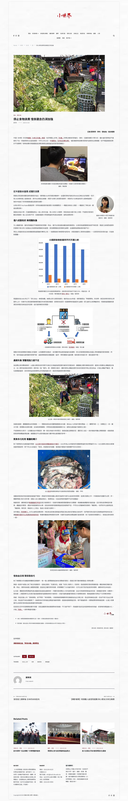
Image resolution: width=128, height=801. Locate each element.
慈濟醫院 (71, 347)
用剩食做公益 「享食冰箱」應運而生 (26, 643)
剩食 (33, 662)
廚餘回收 (39, 662)
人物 (99, 33)
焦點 (29, 33)
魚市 (49, 491)
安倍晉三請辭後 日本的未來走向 (26, 698)
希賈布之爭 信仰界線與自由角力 (59, 751)
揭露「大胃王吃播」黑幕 (36, 138)
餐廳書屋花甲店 (34, 502)
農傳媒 (111, 628)
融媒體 (58, 38)
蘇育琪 (15, 122)
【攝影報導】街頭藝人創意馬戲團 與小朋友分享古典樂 (92, 698)
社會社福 (62, 33)
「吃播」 (60, 138)
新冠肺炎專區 (44, 33)
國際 (57, 33)
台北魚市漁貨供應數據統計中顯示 (47, 444)
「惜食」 (20, 609)
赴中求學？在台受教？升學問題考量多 (26, 751)
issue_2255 (25, 662)
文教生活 (75, 33)
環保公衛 (69, 33)
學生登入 (35, 795)
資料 (63, 294)
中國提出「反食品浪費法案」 (59, 141)
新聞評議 (89, 33)
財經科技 (82, 33)
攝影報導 (51, 33)
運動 (94, 33)
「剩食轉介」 (24, 512)
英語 (63, 38)
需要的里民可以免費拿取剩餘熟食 (27, 515)
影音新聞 (34, 33)
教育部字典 (100, 628)
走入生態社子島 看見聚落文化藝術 (94, 751)
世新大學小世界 (28, 795)
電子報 (68, 38)
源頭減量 (47, 662)
